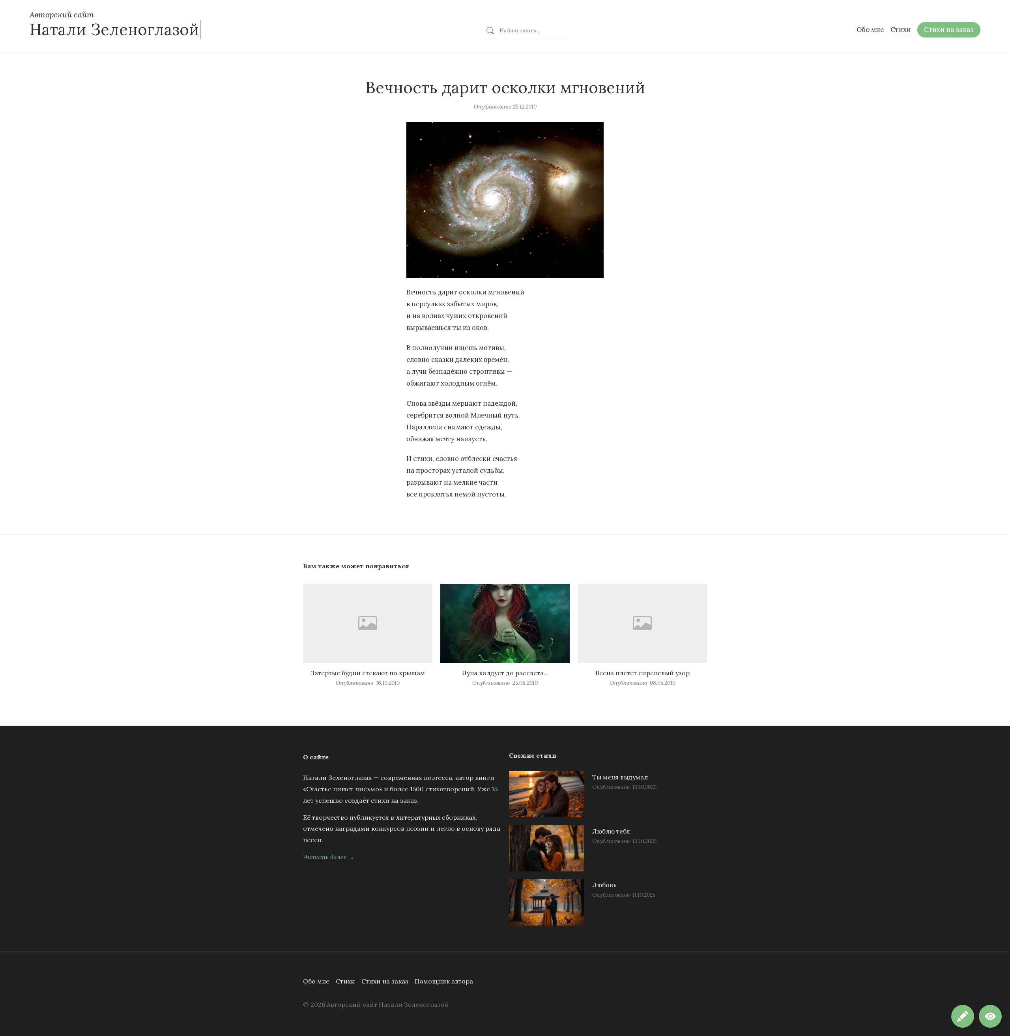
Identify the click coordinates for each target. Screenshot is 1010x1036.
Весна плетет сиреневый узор (642, 673)
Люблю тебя (611, 831)
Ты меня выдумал (620, 777)
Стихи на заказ (384, 981)
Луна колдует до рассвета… (505, 673)
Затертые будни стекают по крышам (367, 673)
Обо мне (316, 981)
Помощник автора (444, 981)
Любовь (604, 885)
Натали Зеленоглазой (114, 29)
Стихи (345, 981)
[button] (990, 1016)
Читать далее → (329, 857)
